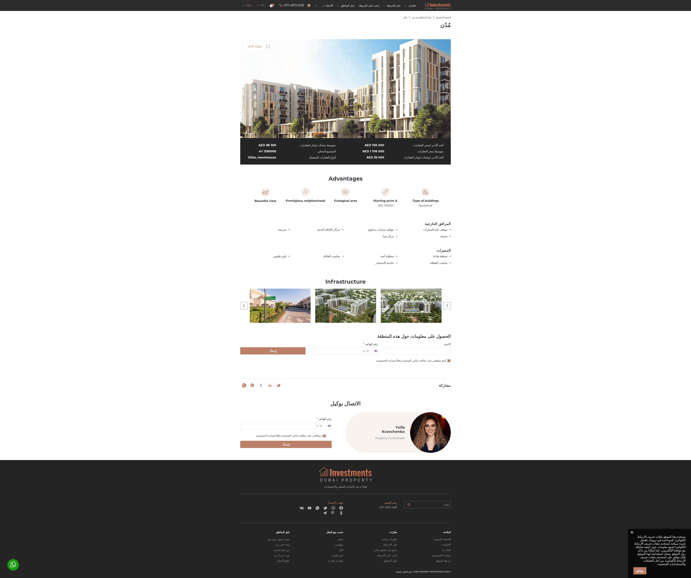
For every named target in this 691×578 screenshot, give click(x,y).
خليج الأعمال (283, 560)
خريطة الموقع (443, 560)
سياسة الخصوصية (441, 555)
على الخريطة (390, 544)
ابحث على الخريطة (387, 555)
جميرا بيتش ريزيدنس (279, 539)
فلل (341, 550)
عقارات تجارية (335, 560)
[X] (279, 385)
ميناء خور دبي (282, 544)
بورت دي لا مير (282, 555)
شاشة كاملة (254, 46)
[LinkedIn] (270, 385)
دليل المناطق (390, 560)
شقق (340, 539)
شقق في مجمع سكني (385, 550)
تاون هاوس (337, 555)
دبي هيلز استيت (281, 550)
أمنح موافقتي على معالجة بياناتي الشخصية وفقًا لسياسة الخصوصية (411, 360)
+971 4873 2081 (293, 5)
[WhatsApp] (244, 385)
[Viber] (252, 385)
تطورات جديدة (389, 539)
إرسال (273, 350)
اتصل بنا (446, 550)
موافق (640, 570)
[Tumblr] (261, 385)
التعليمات (446, 544)
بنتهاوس (339, 544)
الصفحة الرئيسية (442, 539)
